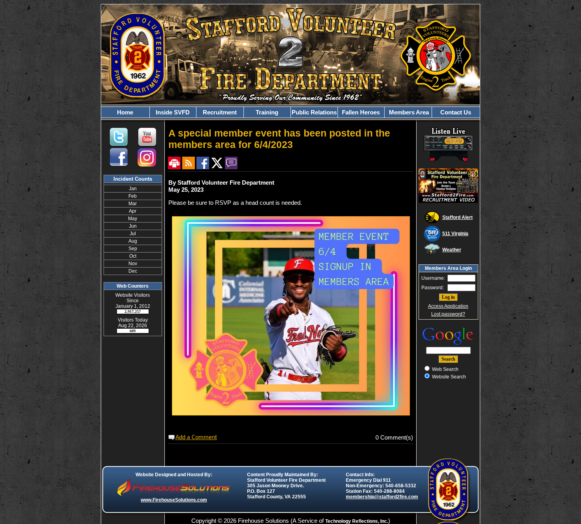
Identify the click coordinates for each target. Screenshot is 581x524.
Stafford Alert (457, 217)
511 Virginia (455, 233)
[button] (173, 112)
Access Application (448, 306)
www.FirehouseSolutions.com (174, 500)
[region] (290, 112)
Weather (451, 250)
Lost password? (448, 314)
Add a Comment (196, 437)
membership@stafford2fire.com (382, 497)
